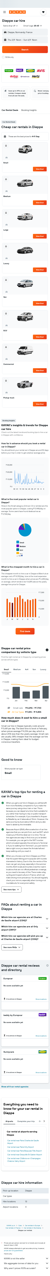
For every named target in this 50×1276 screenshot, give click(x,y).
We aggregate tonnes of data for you (21, 1263)
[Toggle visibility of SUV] (19, 549)
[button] (4, 12)
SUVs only (9, 57)
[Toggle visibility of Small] (20, 542)
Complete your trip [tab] (26, 1121)
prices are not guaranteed (13, 1250)
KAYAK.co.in (11, 1225)
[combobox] (10, 25)
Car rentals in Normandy (32, 1228)
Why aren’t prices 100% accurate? (20, 1268)
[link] (25, 631)
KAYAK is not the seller (14, 1258)
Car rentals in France (13, 1228)
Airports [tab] (9, 1121)
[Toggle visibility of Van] (19, 553)
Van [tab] (34, 669)
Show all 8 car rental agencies (14, 1086)
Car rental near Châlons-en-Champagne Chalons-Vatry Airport (24, 1159)
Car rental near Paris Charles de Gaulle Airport (23, 1141)
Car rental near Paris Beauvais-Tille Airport (24, 1151)
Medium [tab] (17, 669)
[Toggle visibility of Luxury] (20, 557)
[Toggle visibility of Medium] (21, 546)
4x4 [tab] (26, 669)
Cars (20, 1225)
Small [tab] (6, 669)
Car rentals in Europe (32, 1225)
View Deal (40, 169)
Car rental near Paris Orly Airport (20, 1147)
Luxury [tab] (43, 669)
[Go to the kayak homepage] (17, 12)
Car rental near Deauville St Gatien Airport (24, 1154)
